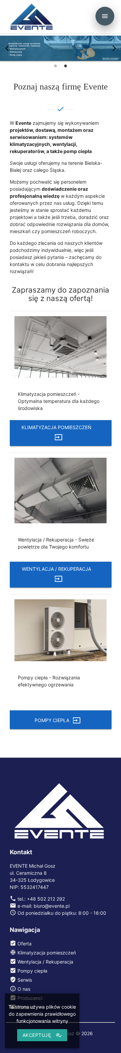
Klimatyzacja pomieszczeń (56, 432)
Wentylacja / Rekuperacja (56, 574)
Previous (7, 48)
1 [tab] (55, 66)
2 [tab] (65, 66)
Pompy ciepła (58, 720)
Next (114, 48)
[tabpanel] (60, 48)
